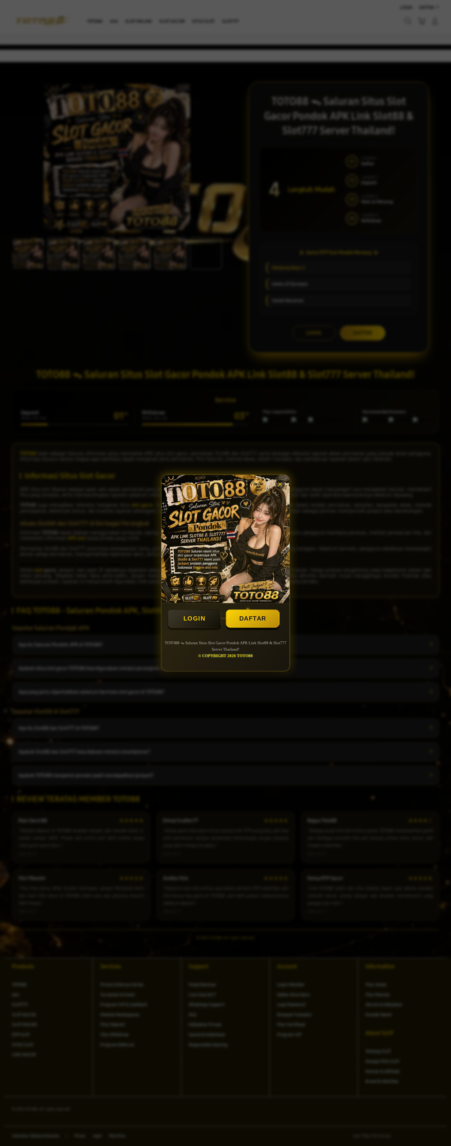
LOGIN (194, 618)
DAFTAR (252, 618)
